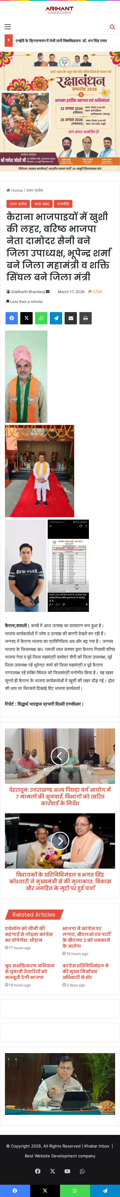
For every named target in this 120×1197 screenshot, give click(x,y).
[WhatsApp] (41, 318)
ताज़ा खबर (41, 203)
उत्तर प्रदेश (34, 190)
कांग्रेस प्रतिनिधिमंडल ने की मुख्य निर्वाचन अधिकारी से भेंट (85, 972)
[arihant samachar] (60, 10)
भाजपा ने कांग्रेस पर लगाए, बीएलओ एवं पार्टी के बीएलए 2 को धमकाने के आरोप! (86, 937)
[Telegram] (56, 318)
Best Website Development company (60, 1155)
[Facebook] (12, 318)
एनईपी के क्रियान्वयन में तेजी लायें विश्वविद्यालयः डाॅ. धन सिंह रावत (61, 40)
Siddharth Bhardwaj (28, 291)
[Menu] (8, 26)
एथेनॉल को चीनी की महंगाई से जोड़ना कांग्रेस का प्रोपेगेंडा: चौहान (29, 934)
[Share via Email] (71, 318)
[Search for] (112, 26)
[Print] (85, 318)
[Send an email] (48, 291)
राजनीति (63, 203)
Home (16, 190)
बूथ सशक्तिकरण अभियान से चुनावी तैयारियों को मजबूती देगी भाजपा (29, 972)
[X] (26, 318)
